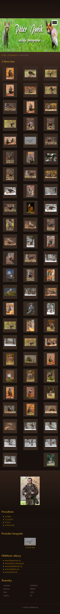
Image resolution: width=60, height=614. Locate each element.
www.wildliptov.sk (12, 569)
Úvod (4, 55)
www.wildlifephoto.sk (13, 566)
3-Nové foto (9, 525)
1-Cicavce (9, 519)
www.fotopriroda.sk (13, 560)
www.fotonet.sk (11, 572)
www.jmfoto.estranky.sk (14, 563)
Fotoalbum (12, 55)
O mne (7, 522)
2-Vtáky (8, 517)
